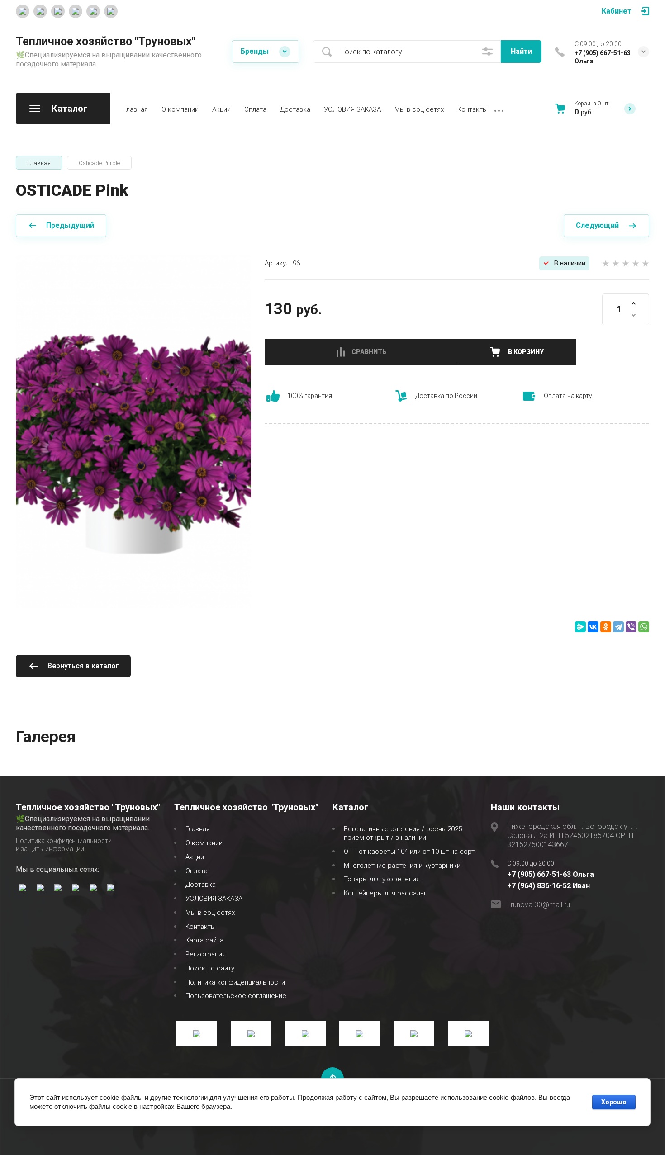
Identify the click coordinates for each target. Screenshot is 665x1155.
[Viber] (631, 626)
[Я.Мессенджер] (580, 626)
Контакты (472, 109)
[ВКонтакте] (593, 626)
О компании (180, 109)
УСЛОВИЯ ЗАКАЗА (352, 109)
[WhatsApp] (643, 626)
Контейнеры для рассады (384, 893)
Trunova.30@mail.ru (538, 904)
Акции (221, 109)
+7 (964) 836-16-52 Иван (548, 885)
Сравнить (369, 351)
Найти (521, 51)
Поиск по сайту (209, 968)
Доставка (295, 109)
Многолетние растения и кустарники (402, 866)
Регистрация (205, 954)
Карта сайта (204, 940)
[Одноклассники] (605, 626)
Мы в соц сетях (419, 109)
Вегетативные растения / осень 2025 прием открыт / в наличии (403, 833)
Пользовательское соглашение (235, 996)
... (499, 108)
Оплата (255, 109)
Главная (136, 109)
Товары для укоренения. (383, 879)
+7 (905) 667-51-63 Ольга (550, 874)
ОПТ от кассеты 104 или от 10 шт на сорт (409, 851)
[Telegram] (618, 626)
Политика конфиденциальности (235, 982)
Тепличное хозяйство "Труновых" (105, 41)
